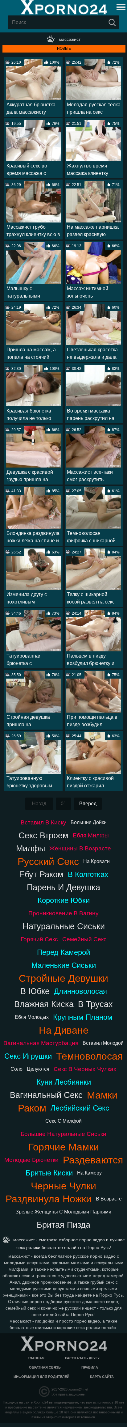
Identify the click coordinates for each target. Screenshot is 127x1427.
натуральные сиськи (64, 926)
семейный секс (84, 939)
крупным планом (83, 1017)
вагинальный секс (46, 1095)
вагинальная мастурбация (40, 1043)
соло (16, 1069)
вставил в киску (43, 822)
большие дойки (89, 822)
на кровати (96, 861)
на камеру (89, 1172)
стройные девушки (63, 978)
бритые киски (49, 1173)
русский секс (48, 861)
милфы (30, 848)
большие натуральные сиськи (63, 1134)
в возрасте (109, 1198)
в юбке (35, 991)
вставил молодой (103, 1043)
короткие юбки (64, 900)
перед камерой (63, 952)
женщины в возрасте (80, 848)
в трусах (95, 1004)
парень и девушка (63, 887)
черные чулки (63, 1186)
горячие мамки (63, 1147)
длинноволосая (80, 991)
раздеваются (93, 1160)
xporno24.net (78, 1389)
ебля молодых (32, 1017)
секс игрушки (28, 1056)
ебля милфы (91, 835)
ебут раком (41, 874)
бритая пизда (63, 1225)
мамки (102, 1095)
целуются (38, 1069)
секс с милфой (63, 1121)
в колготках (88, 874)
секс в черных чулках (85, 1069)
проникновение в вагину (63, 913)
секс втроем (43, 835)
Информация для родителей (41, 1376)
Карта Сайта (102, 1376)
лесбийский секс (80, 1108)
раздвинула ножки (49, 1199)
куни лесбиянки (63, 1082)
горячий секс (39, 939)
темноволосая (89, 1056)
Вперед (87, 803)
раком (32, 1108)
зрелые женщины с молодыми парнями (63, 1211)
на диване (63, 1030)
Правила (89, 1367)
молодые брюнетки (31, 1160)
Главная (36, 1358)
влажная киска (44, 1004)
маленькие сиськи (63, 965)
